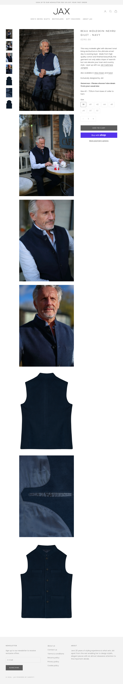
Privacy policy (53, 661)
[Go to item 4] (9, 69)
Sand (110, 73)
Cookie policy (53, 665)
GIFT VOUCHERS (73, 19)
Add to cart (98, 128)
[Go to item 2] (9, 46)
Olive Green (99, 73)
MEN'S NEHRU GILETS (40, 19)
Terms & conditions (56, 654)
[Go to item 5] (9, 81)
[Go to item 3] (9, 57)
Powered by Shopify (25, 677)
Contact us (52, 650)
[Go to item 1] (9, 34)
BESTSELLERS (58, 19)
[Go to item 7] (9, 104)
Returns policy (53, 657)
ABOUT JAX (87, 19)
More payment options (98, 141)
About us (51, 646)
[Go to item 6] (9, 93)
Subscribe (14, 668)
